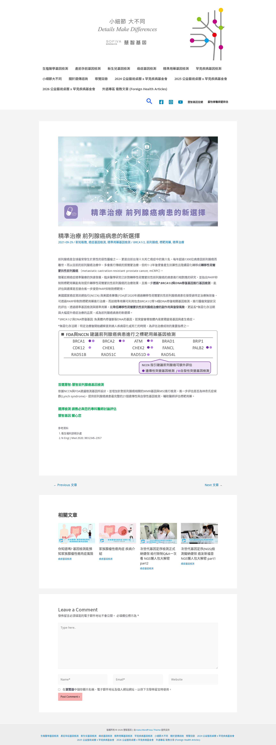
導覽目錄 (101, 78)
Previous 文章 (65, 485)
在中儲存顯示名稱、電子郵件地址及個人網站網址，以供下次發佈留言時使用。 (117, 689)
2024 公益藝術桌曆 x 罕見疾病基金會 (141, 78)
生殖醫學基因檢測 (55, 68)
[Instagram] (171, 102)
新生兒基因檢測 (119, 68)
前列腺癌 (152, 242)
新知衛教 (81, 242)
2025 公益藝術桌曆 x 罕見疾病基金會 (200, 78)
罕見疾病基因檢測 (208, 68)
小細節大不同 (52, 78)
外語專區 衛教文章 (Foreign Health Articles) (134, 89)
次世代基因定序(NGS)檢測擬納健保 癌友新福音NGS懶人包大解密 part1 (198, 554)
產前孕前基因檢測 (88, 68)
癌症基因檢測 (146, 68)
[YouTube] (180, 102)
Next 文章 (213, 485)
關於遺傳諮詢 (78, 78)
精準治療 (178, 242)
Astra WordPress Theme (148, 729)
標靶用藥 (165, 242)
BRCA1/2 (139, 242)
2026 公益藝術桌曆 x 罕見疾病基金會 (68, 89)
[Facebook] (161, 102)
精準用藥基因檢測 (176, 68)
